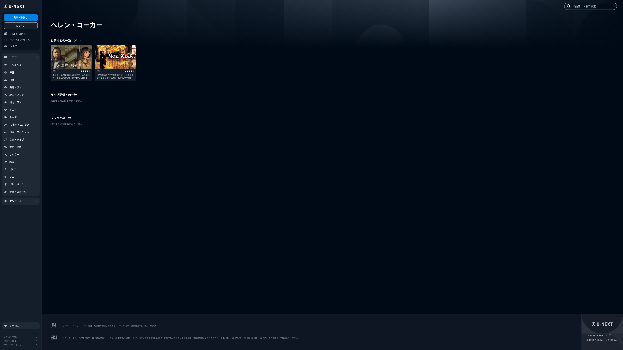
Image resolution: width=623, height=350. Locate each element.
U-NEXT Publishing (595, 340)
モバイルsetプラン (20, 40)
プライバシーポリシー (13, 345)
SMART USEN (10, 340)
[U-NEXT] (14, 6)
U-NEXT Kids (611, 340)
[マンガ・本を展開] (37, 201)
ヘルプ (13, 46)
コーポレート (611, 335)
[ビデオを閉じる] (37, 57)
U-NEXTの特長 (18, 33)
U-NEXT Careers (595, 335)
